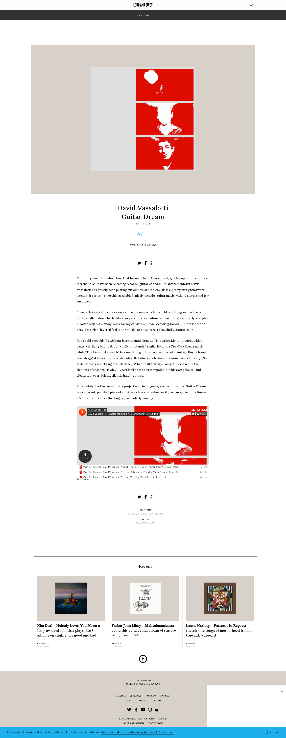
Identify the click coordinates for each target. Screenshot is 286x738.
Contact (129, 700)
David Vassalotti (145, 523)
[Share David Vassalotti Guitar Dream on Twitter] (139, 263)
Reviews (164, 696)
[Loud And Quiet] (143, 5)
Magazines (155, 700)
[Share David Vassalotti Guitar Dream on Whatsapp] (151, 263)
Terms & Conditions (133, 723)
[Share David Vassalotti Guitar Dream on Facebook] (145, 263)
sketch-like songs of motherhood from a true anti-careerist (219, 630)
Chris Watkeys (148, 244)
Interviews (135, 696)
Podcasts (150, 696)
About (142, 700)
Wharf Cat (143, 224)
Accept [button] (274, 732)
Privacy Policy (155, 723)
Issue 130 (158, 514)
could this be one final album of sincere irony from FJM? (144, 630)
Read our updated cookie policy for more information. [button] (137, 732)
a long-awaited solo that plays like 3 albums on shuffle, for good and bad (68, 630)
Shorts (121, 696)
